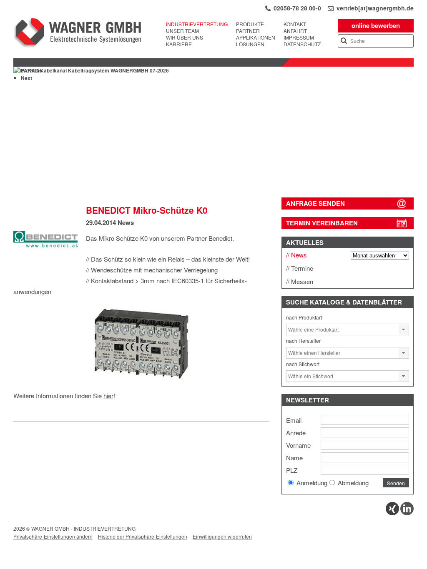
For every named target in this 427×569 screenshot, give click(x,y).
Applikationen (255, 37)
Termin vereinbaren (322, 222)
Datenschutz (302, 44)
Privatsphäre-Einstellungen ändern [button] (53, 536)
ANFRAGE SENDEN (315, 203)
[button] (404, 329)
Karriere (179, 44)
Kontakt (295, 24)
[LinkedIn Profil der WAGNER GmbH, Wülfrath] (407, 513)
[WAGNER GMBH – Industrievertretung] (77, 34)
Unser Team (182, 30)
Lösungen (250, 44)
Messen (302, 281)
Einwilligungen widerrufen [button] (222, 536)
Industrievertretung (197, 24)
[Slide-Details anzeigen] (213, 177)
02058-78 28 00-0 (297, 8)
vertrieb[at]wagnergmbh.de (375, 8)
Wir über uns (184, 37)
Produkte (250, 24)
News (126, 222)
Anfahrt (295, 30)
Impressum (299, 37)
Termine (302, 268)
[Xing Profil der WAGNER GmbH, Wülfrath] (392, 513)
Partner (248, 30)
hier (108, 395)
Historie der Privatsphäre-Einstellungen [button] (142, 536)
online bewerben (376, 25)
